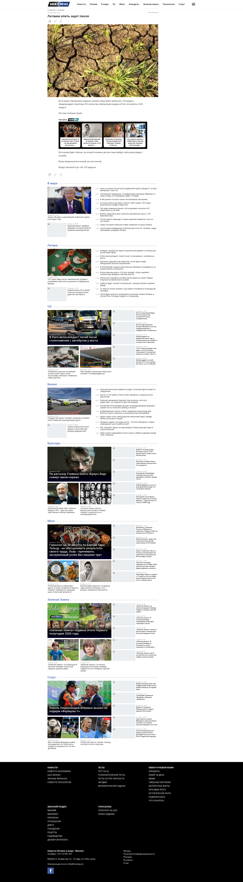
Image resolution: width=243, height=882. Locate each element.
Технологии (169, 4)
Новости (81, 4)
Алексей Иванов (153, 12)
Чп (114, 4)
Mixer (122, 4)
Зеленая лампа (150, 4)
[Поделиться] (61, 21)
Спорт (182, 4)
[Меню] (193, 4)
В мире (105, 4)
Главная (51, 10)
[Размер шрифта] (49, 21)
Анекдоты (134, 4)
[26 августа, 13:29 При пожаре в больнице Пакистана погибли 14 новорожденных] (95, 357)
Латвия (93, 4)
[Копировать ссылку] (55, 21)
